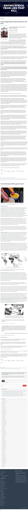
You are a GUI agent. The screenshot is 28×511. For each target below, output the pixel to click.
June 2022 (3, 416)
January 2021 (4, 431)
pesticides (4, 152)
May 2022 (3, 417)
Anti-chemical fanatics (20, 51)
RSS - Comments (3, 472)
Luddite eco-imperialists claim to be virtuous (13, 167)
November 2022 (4, 411)
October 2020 (4, 434)
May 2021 (3, 429)
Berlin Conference (3, 482)
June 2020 (3, 437)
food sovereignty (18, 78)
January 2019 (4, 456)
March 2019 (3, 454)
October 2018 (4, 460)
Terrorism (2, 501)
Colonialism (4, 177)
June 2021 (3, 428)
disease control (20, 178)
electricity (2, 179)
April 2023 (3, 405)
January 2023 (4, 409)
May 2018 (3, 466)
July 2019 (3, 449)
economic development (10, 177)
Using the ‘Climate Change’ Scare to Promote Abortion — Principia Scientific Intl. (13, 395)
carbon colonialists (7, 50)
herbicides (8, 152)
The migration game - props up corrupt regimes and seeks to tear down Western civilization (21, 473)
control (15, 178)
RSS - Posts (2, 471)
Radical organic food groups (4, 56)
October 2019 (4, 447)
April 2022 (3, 418)
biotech (3, 178)
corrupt (16, 178)
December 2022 (4, 410)
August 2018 (4, 462)
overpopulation (3, 496)
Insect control (14, 179)
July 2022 (3, 415)
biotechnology (5, 178)
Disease (6, 177)
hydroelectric (3, 493)
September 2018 (4, 461)
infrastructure (11, 179)
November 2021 (4, 423)
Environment (14, 177)
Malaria (17, 179)
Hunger (7, 179)
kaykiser (7, 25)
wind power (3, 180)
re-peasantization (11, 93)
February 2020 (4, 442)
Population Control (20, 179)
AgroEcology (16, 66)
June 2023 (3, 403)
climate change (12, 178)
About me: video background (5, 475)
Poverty (23, 179)
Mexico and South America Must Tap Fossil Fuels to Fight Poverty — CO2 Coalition (13, 393)
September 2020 (4, 435)
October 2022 (4, 412)
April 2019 (3, 453)
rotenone (12, 154)
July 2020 (3, 436)
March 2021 (3, 430)
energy (2, 489)
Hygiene (9, 179)
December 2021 (4, 422)
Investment (2, 494)
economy (23, 178)
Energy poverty (4, 179)
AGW (1, 178)
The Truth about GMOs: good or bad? (12, 184)
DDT (18, 178)
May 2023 (3, 404)
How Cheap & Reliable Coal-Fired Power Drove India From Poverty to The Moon (13, 392)
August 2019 (4, 448)
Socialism (2, 500)
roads (25, 179)
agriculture (2, 481)
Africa (1, 177)
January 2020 (4, 443)
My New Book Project (4, 476)
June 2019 (3, 450)
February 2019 (4, 455)
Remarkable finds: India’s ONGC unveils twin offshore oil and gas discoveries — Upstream (14, 394)
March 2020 (3, 441)
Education (25, 178)
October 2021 (4, 424)
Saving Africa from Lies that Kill (14, 8)
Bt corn (12, 117)
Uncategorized (3, 502)
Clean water (9, 178)
